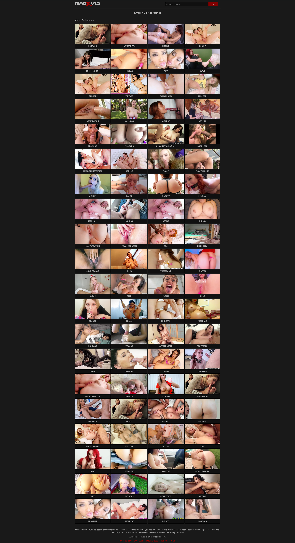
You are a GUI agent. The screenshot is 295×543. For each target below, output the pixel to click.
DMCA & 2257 (152, 541)
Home (173, 541)
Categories (125, 541)
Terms (164, 541)
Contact (138, 541)
